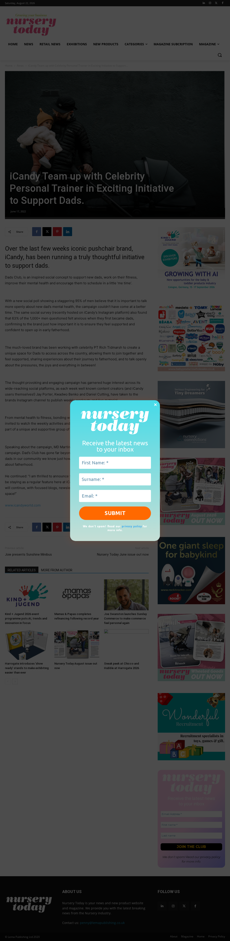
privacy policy (132, 526)
